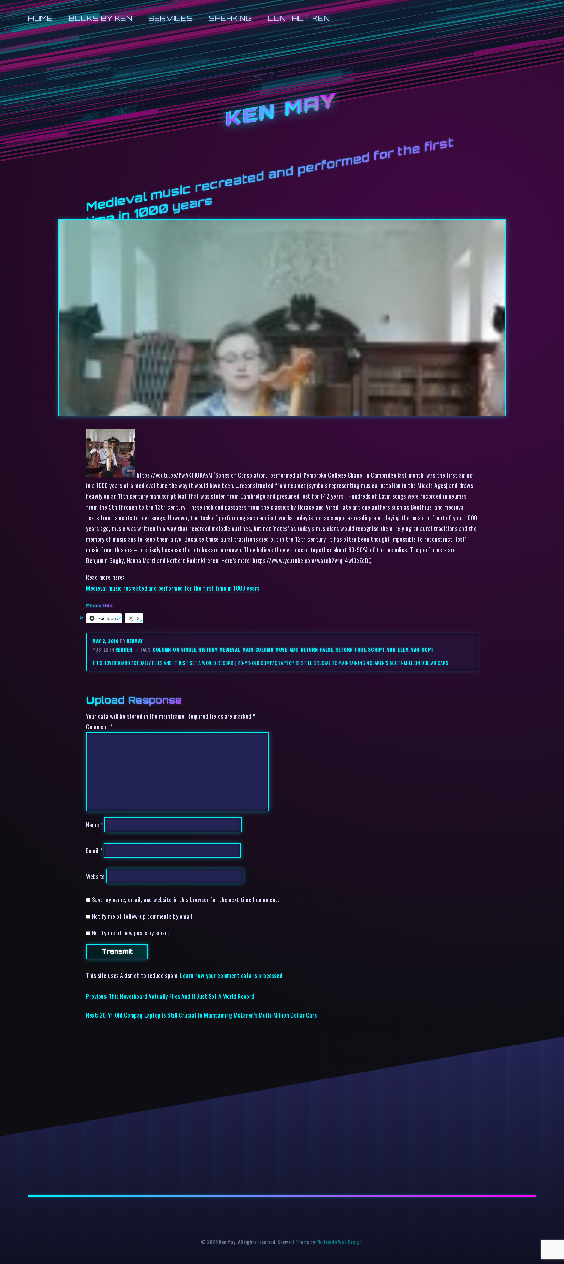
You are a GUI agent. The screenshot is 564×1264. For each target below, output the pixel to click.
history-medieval (219, 649)
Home (40, 18)
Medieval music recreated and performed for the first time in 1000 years (172, 587)
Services (170, 18)
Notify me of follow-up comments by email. (143, 916)
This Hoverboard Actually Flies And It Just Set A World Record (162, 662)
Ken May (282, 110)
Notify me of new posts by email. (130, 932)
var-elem (398, 649)
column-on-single (174, 649)
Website (95, 876)
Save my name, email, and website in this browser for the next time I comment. (185, 899)
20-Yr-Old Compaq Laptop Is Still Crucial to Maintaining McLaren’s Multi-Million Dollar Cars (342, 662)
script (376, 649)
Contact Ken (299, 18)
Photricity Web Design (339, 1242)
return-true (350, 649)
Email (94, 850)
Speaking (230, 18)
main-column (258, 649)
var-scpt (422, 649)
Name (94, 824)
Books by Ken (101, 18)
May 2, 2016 (106, 641)
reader (123, 649)
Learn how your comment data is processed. (232, 975)
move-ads (286, 649)
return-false (317, 649)
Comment (99, 726)
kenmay (135, 641)
